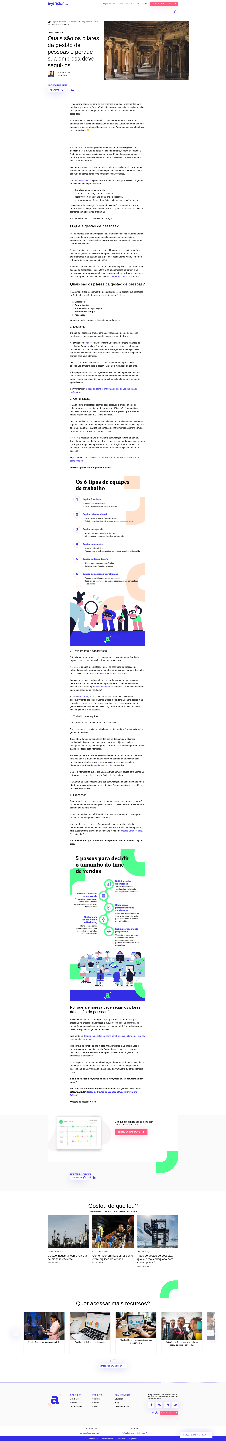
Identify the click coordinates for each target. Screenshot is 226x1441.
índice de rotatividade (117, 276)
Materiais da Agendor (111, 1366)
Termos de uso (107, 1439)
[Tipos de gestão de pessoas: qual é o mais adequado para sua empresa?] (157, 1232)
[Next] (210, 1333)
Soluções (96, 1399)
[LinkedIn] (159, 1405)
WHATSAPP (55, 90)
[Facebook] (151, 1405)
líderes (90, 343)
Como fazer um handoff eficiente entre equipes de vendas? (112, 1257)
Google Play (144, 1433)
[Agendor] (56, 3)
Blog (117, 1403)
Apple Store (129, 1433)
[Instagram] (167, 1405)
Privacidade (121, 1439)
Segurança (133, 1439)
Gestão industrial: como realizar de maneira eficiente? (67, 1257)
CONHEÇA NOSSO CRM (162, 4)
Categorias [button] (140, 4)
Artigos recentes (109, 4)
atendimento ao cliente (104, 765)
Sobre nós (74, 1399)
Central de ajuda (122, 1406)
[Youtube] (175, 1405)
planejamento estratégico (82, 745)
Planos (95, 1406)
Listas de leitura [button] (124, 4)
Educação (119, 1399)
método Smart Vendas (131, 831)
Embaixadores (76, 1406)
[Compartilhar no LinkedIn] (72, 90)
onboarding (83, 696)
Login (151, 1413)
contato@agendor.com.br (90, 1433)
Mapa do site (93, 1439)
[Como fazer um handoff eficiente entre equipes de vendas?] (113, 1232)
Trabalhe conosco (77, 1403)
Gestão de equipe (55, 32)
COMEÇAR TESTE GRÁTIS (129, 1132)
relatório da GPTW (82, 180)
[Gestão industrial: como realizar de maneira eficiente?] (68, 1232)
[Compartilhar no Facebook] (67, 90)
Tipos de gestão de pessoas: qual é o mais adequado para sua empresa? (155, 1259)
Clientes (95, 1403)
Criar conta (167, 1413)
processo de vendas (100, 687)
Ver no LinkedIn (63, 75)
